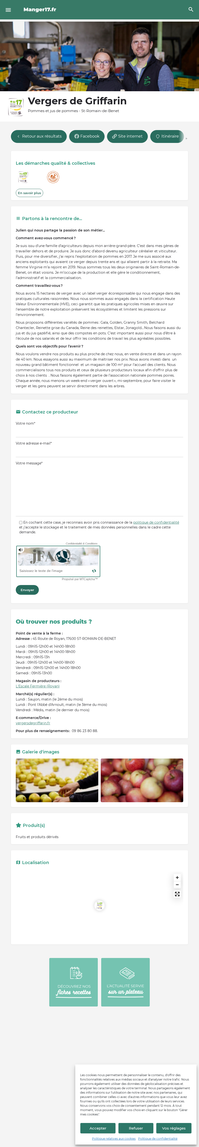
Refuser (136, 1128)
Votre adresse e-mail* (34, 443)
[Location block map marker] (99, 905)
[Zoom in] (177, 877)
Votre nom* (25, 423)
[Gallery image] (57, 780)
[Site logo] (41, 9)
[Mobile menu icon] (8, 10)
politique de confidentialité (156, 522)
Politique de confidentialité (157, 1138)
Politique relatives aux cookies (114, 1138)
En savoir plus (29, 193)
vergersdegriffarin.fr (33, 723)
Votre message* (29, 463)
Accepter (98, 1128)
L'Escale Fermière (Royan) (38, 686)
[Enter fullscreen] (177, 894)
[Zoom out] (177, 884)
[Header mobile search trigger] (191, 9)
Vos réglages (174, 1128)
